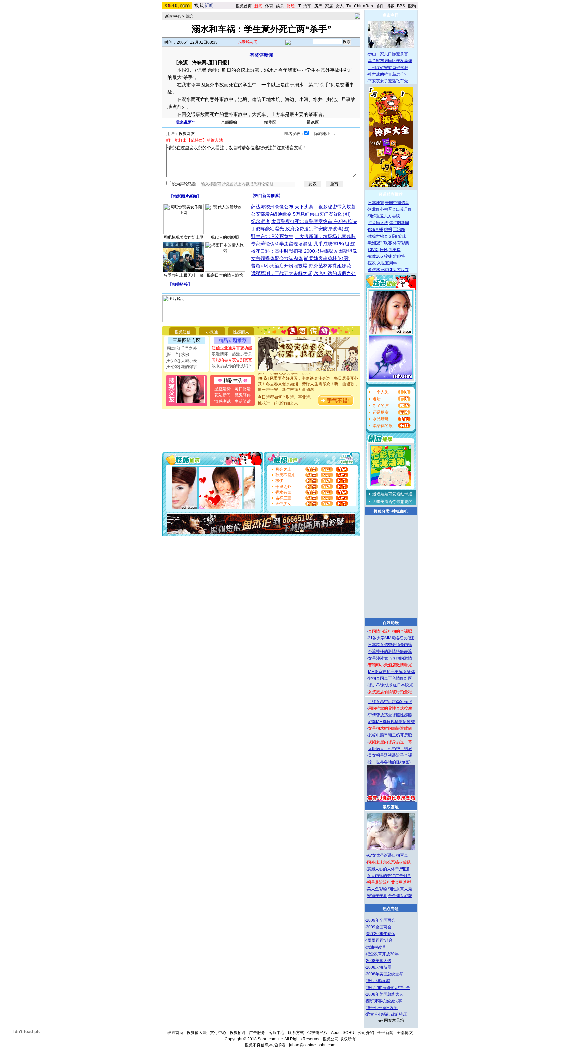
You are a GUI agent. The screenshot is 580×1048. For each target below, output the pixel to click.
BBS (401, 6)
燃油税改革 (376, 947)
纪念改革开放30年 (382, 954)
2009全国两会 (378, 927)
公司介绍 (366, 1032)
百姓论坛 (391, 622)
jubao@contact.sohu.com (312, 1045)
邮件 (380, 6)
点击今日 (391, 15)
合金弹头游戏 (400, 895)
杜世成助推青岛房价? (387, 74)
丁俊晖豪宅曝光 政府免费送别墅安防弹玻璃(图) (300, 229)
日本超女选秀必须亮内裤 (390, 644)
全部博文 (405, 1032)
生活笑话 (243, 401)
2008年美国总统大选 (384, 994)
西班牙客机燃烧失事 (384, 1001)
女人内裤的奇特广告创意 (389, 875)
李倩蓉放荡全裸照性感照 (390, 715)
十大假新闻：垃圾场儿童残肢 (325, 236)
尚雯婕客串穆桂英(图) (327, 258)
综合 (190, 16)
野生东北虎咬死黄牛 (272, 236)
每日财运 (243, 389)
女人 (340, 6)
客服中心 (277, 1032)
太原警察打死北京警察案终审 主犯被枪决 (314, 221)
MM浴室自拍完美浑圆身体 (391, 671)
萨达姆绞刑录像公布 (272, 206)
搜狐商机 (400, 511)
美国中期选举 (397, 202)
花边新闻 (222, 395)
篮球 (402, 236)
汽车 (307, 6)
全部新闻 (385, 1032)
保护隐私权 (317, 1032)
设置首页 (175, 1032)
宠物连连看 (377, 895)
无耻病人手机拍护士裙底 (390, 748)
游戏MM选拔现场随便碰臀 (391, 721)
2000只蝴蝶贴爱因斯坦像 (330, 251)
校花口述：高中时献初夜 (277, 251)
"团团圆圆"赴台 (379, 940)
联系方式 (296, 1032)
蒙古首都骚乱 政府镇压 (386, 1014)
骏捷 (388, 256)
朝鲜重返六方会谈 (384, 216)
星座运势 (222, 389)
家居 (329, 6)
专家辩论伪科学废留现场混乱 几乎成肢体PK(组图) (303, 243)
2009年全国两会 (380, 920)
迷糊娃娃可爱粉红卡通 (392, 494)
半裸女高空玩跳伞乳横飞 (390, 701)
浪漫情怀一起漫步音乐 (232, 354)
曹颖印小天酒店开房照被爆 (279, 265)
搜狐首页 (244, 6)
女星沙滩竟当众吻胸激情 (390, 658)
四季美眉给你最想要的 (392, 501)
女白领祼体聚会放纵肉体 (277, 258)
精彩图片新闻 (185, 196)
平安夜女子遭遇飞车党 (388, 81)
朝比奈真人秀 (400, 889)
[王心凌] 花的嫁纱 (181, 366)
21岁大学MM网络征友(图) (391, 638)
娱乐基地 (391, 807)
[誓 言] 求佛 (177, 354)
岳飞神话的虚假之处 (334, 273)
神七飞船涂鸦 (378, 980)
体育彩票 (401, 243)
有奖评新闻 (261, 55)
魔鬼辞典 (243, 395)
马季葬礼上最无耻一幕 (183, 275)
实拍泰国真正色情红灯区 (390, 678)
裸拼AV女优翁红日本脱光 (390, 685)
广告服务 (257, 1032)
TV (348, 6)
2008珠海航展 (378, 967)
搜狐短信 (183, 332)
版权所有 (348, 1039)
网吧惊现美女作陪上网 (183, 237)
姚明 (388, 229)
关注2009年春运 (380, 933)
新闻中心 (173, 16)
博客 (390, 6)
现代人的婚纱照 (225, 237)
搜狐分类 (382, 511)
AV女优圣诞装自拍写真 (387, 855)
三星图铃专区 (187, 340)
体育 (269, 6)
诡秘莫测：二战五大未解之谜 (281, 273)
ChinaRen (363, 6)
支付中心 (218, 1032)
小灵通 (212, 332)
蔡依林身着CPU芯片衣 (388, 269)
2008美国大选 (378, 960)
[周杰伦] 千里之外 (181, 348)
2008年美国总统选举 (384, 974)
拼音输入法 (378, 222)
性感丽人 (241, 332)
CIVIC (373, 249)
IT (299, 6)
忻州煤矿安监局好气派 (388, 67)
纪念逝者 (260, 221)
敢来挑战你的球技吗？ (232, 366)
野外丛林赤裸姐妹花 (330, 265)
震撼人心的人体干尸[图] (388, 869)
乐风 (384, 249)
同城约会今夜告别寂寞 (232, 360)
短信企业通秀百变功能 (232, 348)
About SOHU (342, 1032)
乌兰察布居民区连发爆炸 (390, 60)
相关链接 (180, 284)
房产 (318, 6)
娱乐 (280, 6)
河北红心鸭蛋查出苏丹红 (390, 209)
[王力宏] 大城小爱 (181, 360)
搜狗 (412, 6)
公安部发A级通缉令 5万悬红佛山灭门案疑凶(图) (301, 214)
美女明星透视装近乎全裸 (390, 755)
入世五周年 (387, 263)
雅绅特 (399, 256)
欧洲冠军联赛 (380, 243)
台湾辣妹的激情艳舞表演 (390, 651)
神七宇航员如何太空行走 (388, 987)
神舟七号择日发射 (382, 1007)
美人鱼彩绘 (377, 889)
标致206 (375, 256)
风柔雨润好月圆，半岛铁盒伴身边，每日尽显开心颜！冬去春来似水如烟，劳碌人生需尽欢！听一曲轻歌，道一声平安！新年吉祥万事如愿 (308, 379)
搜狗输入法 (197, 1032)
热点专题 (391, 908)
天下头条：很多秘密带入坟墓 (325, 206)
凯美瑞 (395, 249)
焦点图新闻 (399, 222)
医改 (372, 263)
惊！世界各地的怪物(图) (389, 762)
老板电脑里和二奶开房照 (390, 735)
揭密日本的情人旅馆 (225, 275)
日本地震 (376, 202)
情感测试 (222, 401)
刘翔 (393, 236)
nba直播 (375, 229)
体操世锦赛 (378, 236)
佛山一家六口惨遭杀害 (388, 54)
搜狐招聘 (238, 1032)
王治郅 (399, 229)
